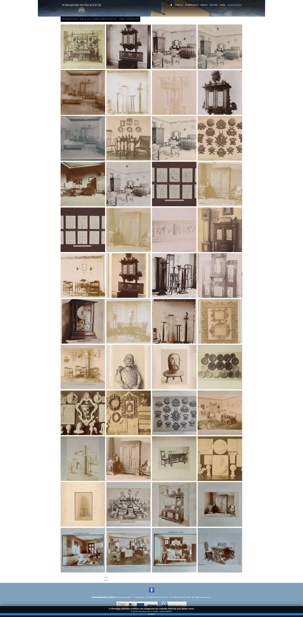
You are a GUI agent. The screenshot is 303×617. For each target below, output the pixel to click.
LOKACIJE (204, 5)
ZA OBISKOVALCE (191, 5)
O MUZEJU (179, 5)
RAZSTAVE (213, 5)
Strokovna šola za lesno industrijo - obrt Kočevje (100, 19)
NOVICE (222, 5)
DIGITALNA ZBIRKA (234, 5)
